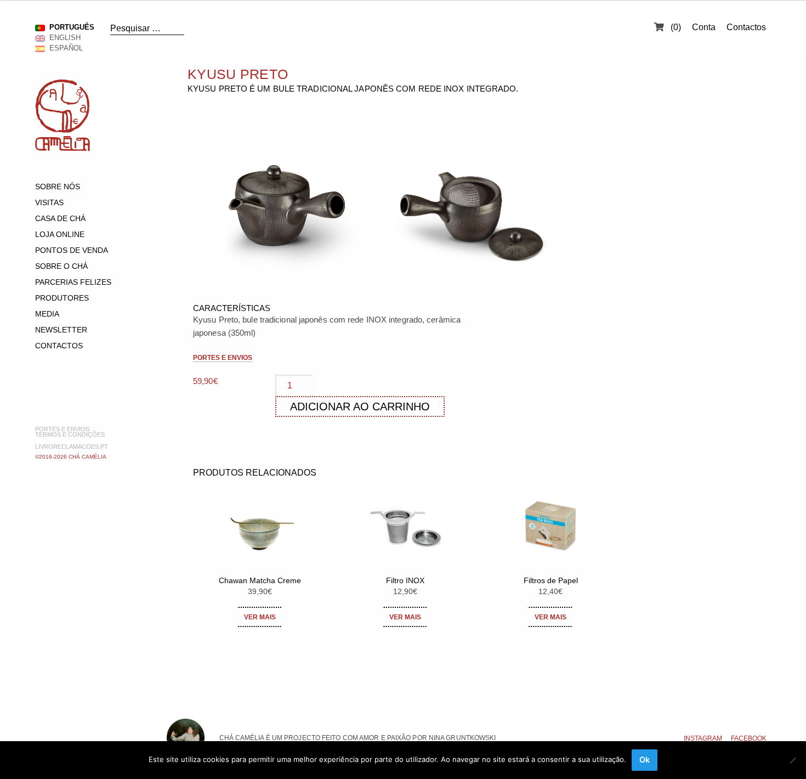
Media (47, 314)
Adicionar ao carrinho (360, 406)
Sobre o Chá (61, 266)
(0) (674, 27)
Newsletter (61, 330)
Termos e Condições (70, 434)
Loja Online (59, 234)
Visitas (49, 202)
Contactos (746, 27)
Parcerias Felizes (73, 282)
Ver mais (260, 617)
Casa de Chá (60, 218)
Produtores (62, 298)
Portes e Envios (62, 429)
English (63, 37)
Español (64, 48)
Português (69, 27)
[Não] (792, 760)
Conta (704, 27)
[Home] (62, 148)
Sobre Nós (57, 186)
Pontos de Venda (71, 250)
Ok (644, 759)
